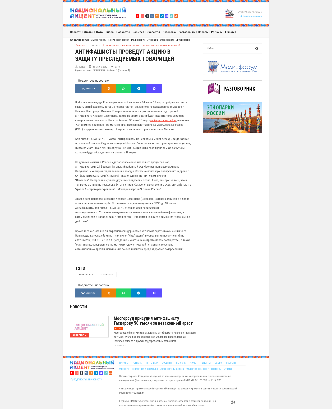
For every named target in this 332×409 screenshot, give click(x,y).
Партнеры (216, 368)
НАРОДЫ (123, 362)
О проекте (124, 368)
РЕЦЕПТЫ (206, 362)
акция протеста (86, 274)
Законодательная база (172, 368)
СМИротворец (98, 39)
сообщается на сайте (163, 120)
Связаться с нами (252, 16)
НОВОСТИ (231, 362)
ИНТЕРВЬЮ (152, 362)
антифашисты (106, 274)
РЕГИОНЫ (137, 362)
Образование (167, 39)
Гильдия (230, 32)
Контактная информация (145, 368)
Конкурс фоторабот (119, 39)
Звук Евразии (183, 39)
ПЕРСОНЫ (181, 362)
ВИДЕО (218, 362)
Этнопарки (152, 39)
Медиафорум (138, 39)
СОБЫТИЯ (167, 362)
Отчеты (228, 368)
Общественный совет (197, 368)
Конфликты (79, 335)
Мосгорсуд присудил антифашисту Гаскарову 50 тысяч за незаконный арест (153, 321)
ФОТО (193, 362)
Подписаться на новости (87, 379)
